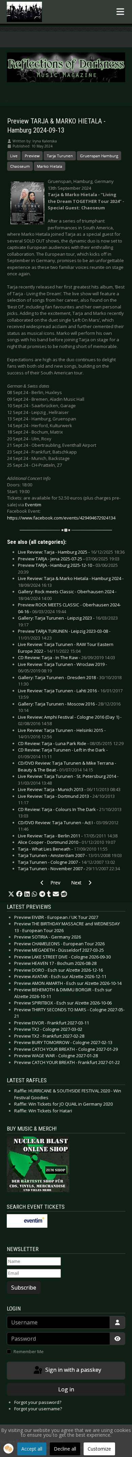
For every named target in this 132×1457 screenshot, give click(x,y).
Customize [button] (99, 1449)
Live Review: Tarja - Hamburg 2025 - (71, 552)
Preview (32, 155)
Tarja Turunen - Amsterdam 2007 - (70, 855)
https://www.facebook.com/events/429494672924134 (61, 518)
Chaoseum (20, 166)
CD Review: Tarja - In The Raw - (66, 657)
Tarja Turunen (60, 155)
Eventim (33, 505)
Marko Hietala (49, 166)
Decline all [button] (65, 1449)
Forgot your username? (38, 1409)
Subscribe (23, 1287)
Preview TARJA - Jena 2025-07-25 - (68, 559)
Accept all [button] (31, 1449)
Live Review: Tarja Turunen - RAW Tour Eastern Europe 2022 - (65, 647)
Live (14, 155)
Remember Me (29, 1351)
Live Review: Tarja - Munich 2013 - (69, 789)
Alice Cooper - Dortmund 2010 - (66, 842)
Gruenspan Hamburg (99, 155)
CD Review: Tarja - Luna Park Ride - (71, 743)
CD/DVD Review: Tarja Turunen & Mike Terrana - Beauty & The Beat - (67, 766)
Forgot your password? (37, 1402)
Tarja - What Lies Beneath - (63, 849)
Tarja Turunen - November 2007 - (69, 868)
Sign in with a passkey (72, 1369)
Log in (66, 1389)
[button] (11, 894)
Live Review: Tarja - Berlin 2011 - (67, 836)
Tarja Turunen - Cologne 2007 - (66, 862)
